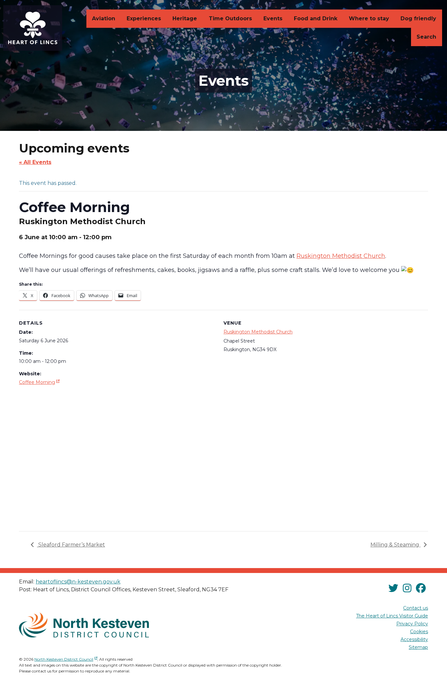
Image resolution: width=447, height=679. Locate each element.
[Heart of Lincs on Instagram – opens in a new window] (407, 588)
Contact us (415, 608)
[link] (340, 256)
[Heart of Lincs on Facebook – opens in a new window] (421, 588)
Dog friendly (418, 18)
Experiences (144, 18)
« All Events (35, 162)
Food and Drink (315, 18)
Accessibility (414, 639)
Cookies (419, 631)
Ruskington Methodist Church (258, 332)
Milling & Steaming (395, 545)
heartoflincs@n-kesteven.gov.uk (78, 582)
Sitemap (418, 647)
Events (272, 18)
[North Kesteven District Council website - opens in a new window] (84, 625)
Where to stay (369, 18)
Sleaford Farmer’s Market (71, 545)
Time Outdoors (230, 18)
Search (426, 37)
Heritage (184, 18)
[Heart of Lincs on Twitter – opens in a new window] (393, 588)
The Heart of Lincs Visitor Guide (392, 616)
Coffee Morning (40, 382)
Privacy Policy (412, 624)
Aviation (103, 18)
